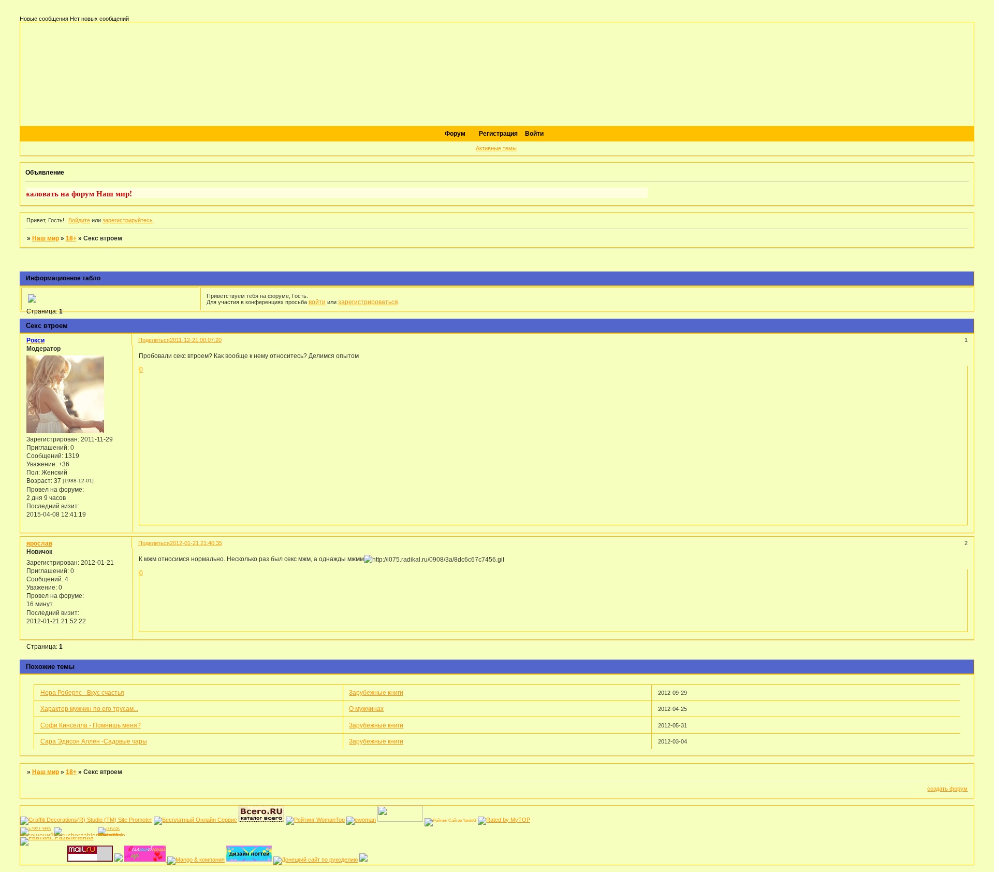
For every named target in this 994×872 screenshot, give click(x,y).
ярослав (39, 543)
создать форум (947, 788)
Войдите (79, 220)
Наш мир (45, 238)
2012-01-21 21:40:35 (196, 543)
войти (317, 302)
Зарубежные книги (376, 693)
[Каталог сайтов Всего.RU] (261, 820)
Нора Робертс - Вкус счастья (82, 693)
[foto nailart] (249, 859)
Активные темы (496, 148)
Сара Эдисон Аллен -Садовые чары (93, 741)
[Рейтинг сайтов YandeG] (450, 820)
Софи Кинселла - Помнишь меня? (90, 725)
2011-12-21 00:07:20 (196, 340)
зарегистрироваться (368, 302)
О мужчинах (366, 709)
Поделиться (154, 340)
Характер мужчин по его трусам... (89, 709)
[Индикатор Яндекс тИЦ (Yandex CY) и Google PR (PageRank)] (195, 820)
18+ (71, 238)
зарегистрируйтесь (128, 220)
